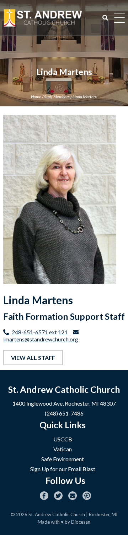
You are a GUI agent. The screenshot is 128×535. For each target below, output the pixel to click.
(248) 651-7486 (64, 413)
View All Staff (33, 357)
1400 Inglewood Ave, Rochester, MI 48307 (64, 403)
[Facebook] (44, 495)
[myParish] (86, 495)
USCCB (62, 439)
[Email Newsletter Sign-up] (72, 495)
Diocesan (80, 522)
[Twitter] (58, 495)
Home (36, 96)
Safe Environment (62, 459)
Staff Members (57, 96)
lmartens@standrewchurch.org (40, 339)
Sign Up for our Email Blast (62, 469)
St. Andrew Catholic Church (56, 514)
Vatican (62, 449)
